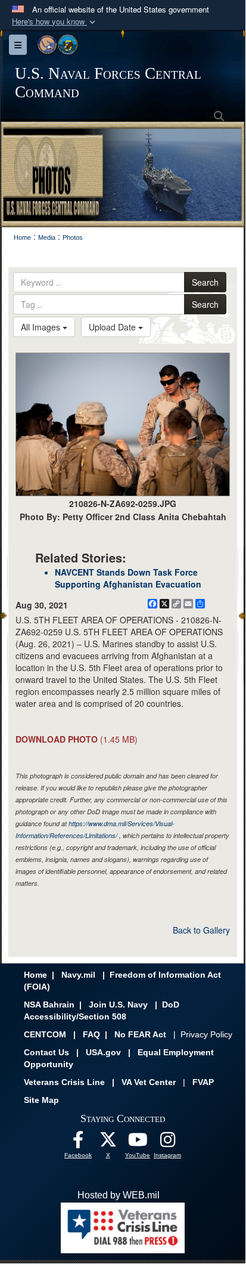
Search (205, 282)
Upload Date (113, 327)
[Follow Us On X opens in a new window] (108, 1143)
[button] (55, 22)
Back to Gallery (201, 930)
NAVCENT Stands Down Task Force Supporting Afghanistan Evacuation (128, 578)
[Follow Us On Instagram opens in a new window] (167, 1143)
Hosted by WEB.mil (118, 1195)
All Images (42, 327)
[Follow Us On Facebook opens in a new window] (78, 1143)
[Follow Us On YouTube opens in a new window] (137, 1143)
